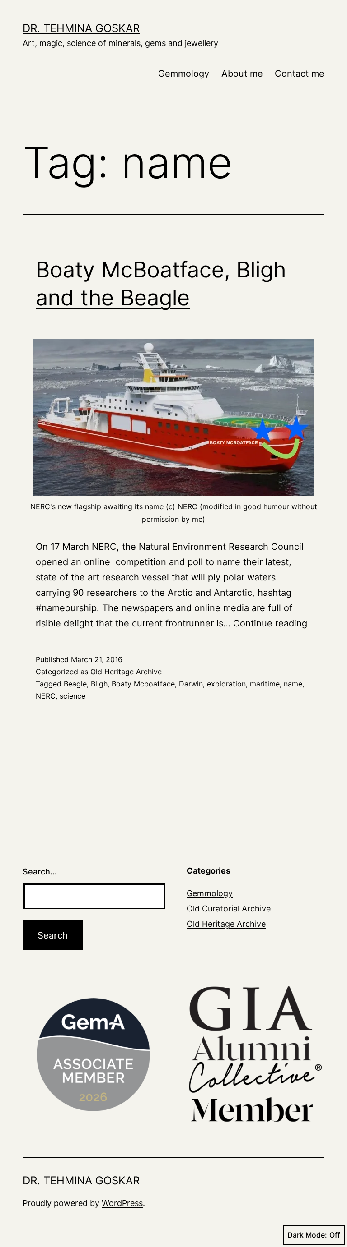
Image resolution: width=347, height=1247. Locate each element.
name (293, 683)
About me (242, 73)
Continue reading (270, 623)
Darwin (191, 683)
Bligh (99, 683)
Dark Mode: (307, 1234)
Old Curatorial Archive (229, 908)
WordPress (122, 1203)
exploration (226, 683)
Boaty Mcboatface (143, 683)
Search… (40, 871)
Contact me (299, 73)
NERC (46, 695)
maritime (265, 683)
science (72, 695)
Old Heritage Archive (126, 671)
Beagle (75, 683)
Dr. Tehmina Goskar (81, 28)
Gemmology (183, 73)
